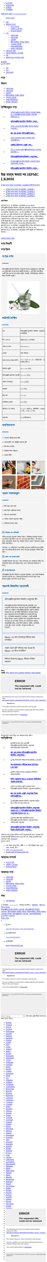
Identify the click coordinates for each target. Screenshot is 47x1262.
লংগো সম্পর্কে (15, 27)
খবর (7, 55)
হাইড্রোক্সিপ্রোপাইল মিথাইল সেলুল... (25, 121)
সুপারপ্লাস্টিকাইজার (16, 46)
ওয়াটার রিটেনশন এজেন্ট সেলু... (22, 145)
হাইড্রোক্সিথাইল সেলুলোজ (20, 914)
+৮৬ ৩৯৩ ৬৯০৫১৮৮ (12, 929)
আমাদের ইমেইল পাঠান (7, 238)
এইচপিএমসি (14, 35)
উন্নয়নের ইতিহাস (16, 31)
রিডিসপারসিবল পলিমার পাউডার (20, 42)
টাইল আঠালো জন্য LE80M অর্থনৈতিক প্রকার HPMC (23, 673)
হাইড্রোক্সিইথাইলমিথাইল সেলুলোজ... (25, 156)
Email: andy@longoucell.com (17, 852)
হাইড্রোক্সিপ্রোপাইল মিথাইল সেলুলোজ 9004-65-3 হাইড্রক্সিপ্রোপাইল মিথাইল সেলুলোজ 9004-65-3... (26, 810)
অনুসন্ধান (14, 839)
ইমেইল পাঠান (5, 918)
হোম (7, 22)
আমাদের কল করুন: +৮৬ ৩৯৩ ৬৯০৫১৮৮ (13, 14)
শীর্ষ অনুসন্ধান (5, 907)
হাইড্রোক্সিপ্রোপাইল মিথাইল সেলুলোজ (12, 909)
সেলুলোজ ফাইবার (16, 44)
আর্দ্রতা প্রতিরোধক (16, 49)
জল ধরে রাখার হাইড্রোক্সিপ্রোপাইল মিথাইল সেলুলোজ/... (24, 753)
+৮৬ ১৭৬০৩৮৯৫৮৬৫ (27, 929)
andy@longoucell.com (14, 945)
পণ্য (7, 33)
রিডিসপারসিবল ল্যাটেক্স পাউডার (17, 912)
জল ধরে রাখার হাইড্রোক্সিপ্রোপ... (23, 133)
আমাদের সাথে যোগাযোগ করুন (15, 57)
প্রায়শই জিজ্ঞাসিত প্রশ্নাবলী (14, 53)
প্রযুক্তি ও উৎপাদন (17, 29)
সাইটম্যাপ (35, 905)
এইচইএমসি (14, 38)
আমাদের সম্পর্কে (11, 24)
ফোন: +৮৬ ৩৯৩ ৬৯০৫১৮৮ (14, 850)
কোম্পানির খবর (10, 901)
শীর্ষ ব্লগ (42, 905)
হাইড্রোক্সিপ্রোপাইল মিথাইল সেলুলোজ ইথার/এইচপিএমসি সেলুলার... (25, 828)
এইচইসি (13, 40)
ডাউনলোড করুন (11, 51)
